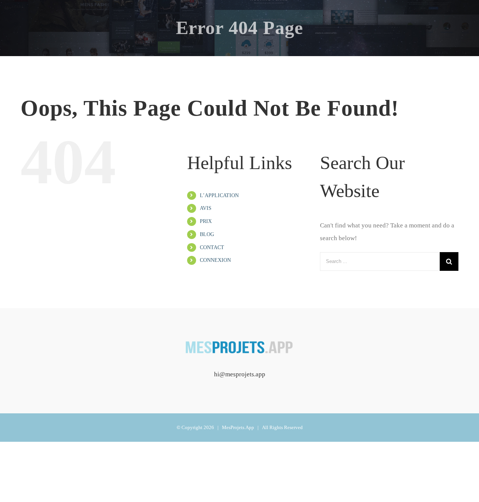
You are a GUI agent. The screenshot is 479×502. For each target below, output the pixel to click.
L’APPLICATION (219, 195)
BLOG (207, 234)
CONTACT (212, 247)
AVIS (205, 208)
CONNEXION (215, 260)
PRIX (206, 221)
